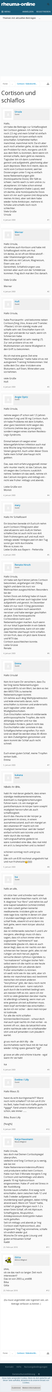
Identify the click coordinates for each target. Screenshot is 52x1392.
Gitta (18, 1257)
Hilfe (18, 1366)
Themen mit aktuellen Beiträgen (19, 18)
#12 (47, 1290)
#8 (48, 867)
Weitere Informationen (31, 1388)
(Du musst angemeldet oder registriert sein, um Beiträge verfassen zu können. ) (26, 1302)
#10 (47, 1129)
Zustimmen (16, 1388)
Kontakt (9, 1366)
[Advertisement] (26, 49)
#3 (48, 387)
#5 (48, 555)
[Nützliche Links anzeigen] (48, 84)
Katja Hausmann (24, 1139)
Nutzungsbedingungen (35, 1366)
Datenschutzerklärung (23, 1374)
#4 (48, 495)
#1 (48, 220)
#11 (47, 1247)
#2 (48, 291)
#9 (48, 1069)
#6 (48, 653)
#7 (48, 765)
